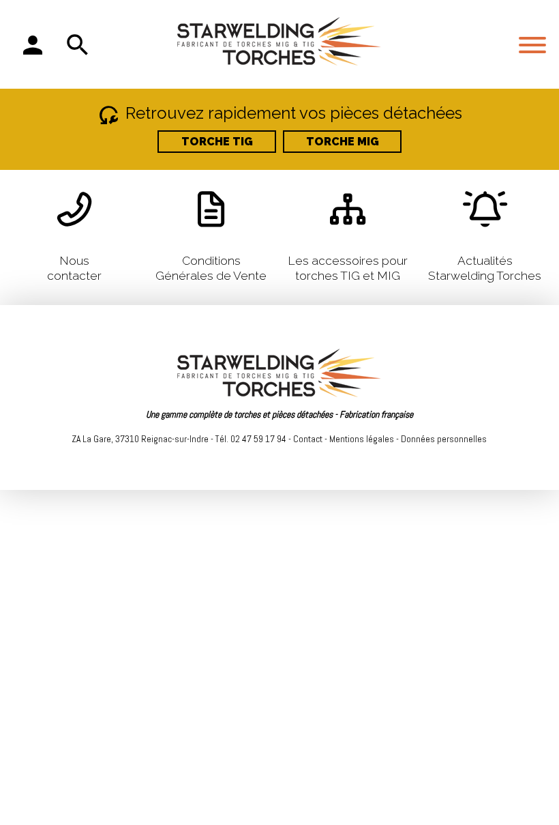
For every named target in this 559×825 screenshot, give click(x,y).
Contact (307, 439)
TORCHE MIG (342, 141)
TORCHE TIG (217, 141)
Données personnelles (444, 439)
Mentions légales (361, 439)
